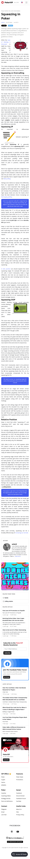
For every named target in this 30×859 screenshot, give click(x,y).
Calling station (8, 601)
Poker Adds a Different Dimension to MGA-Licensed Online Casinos (14, 728)
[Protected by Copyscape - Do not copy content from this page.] (15, 842)
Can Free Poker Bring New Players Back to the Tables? (15, 718)
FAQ (17, 812)
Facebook (19, 793)
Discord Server (20, 796)
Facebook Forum (21, 799)
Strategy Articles (5, 799)
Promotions (19, 780)
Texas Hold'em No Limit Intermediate (10, 11)
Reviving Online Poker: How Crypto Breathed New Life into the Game (13, 619)
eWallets (3, 785)
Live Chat (3, 815)
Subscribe (7, 653)
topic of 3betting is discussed (5, 42)
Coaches (3, 793)
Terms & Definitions (7, 801)
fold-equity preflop (6, 197)
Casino (3, 783)
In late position (5, 269)
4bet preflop (7, 179)
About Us (19, 809)
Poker (3, 777)
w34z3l (2, 22)
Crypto (3, 780)
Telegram (3, 809)
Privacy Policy (20, 815)
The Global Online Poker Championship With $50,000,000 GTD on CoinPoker (15, 699)
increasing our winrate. (21, 533)
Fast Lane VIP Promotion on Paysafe (14, 611)
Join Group (6, 677)
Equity (5, 598)
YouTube (18, 801)
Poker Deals (19, 777)
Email (2, 812)
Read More (18, 556)
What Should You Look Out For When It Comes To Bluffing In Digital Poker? (14, 709)
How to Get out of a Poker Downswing (14, 630)
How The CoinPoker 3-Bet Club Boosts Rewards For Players (14, 689)
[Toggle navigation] (26, 2)
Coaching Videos (6, 796)
